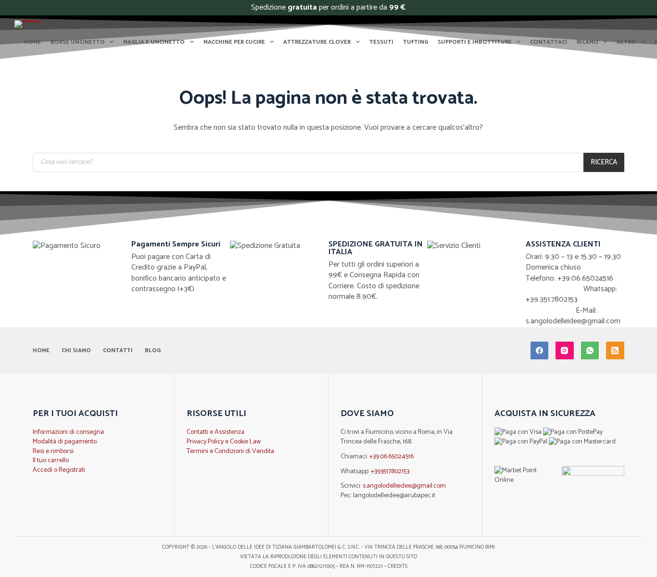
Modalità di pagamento (65, 441)
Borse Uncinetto (78, 42)
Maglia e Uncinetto (154, 42)
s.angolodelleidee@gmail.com (404, 485)
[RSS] (615, 351)
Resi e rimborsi (53, 451)
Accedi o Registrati (59, 470)
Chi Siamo (76, 351)
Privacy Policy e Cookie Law (224, 441)
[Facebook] (540, 351)
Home (32, 42)
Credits (397, 566)
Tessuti (381, 42)
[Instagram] (565, 351)
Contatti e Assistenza (215, 432)
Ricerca (604, 162)
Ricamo (587, 42)
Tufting (415, 42)
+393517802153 (390, 471)
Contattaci (548, 42)
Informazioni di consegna (68, 432)
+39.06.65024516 (391, 456)
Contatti (118, 351)
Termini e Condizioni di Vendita (230, 451)
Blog (153, 351)
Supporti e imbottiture (475, 42)
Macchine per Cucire (234, 42)
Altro (626, 42)
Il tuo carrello (51, 460)
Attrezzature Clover (317, 42)
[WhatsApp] (590, 351)
